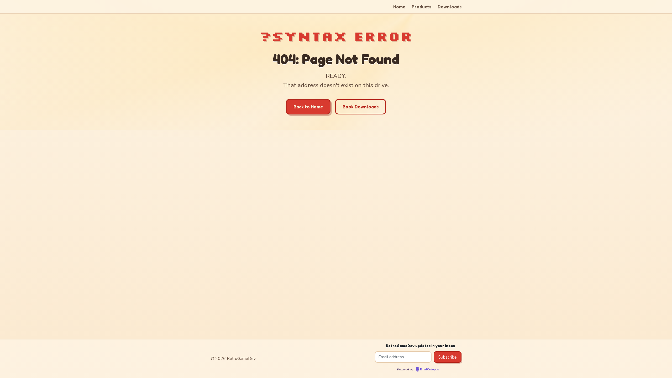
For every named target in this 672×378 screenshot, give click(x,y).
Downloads (449, 6)
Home (399, 6)
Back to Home (308, 106)
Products (421, 6)
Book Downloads (361, 106)
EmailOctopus (429, 369)
